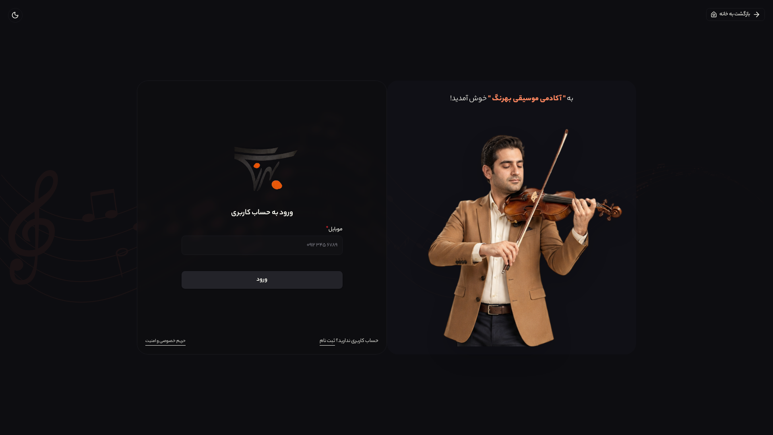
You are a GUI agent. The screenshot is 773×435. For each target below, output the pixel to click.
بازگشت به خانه (734, 14)
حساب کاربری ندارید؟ (349, 341)
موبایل (334, 229)
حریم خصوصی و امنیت (165, 341)
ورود (261, 280)
